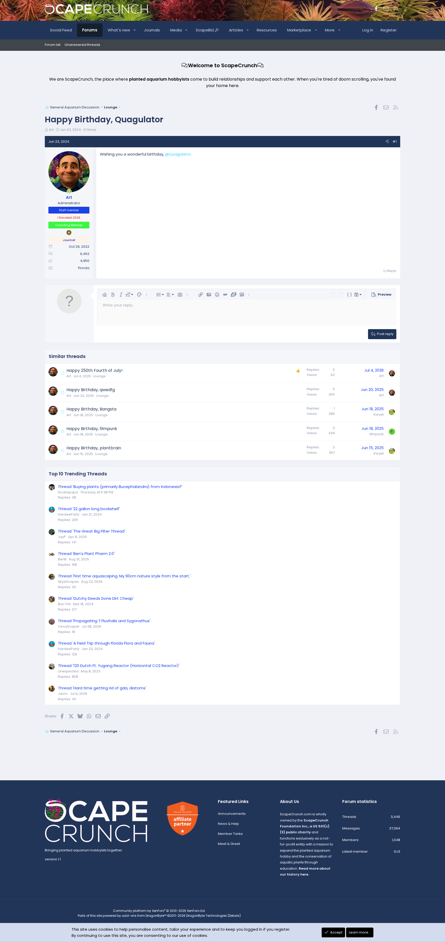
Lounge (99, 376)
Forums (89, 30)
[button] (135, 30)
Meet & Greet (229, 843)
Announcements (232, 813)
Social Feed (61, 30)
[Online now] (69, 191)
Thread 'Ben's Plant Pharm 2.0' (86, 553)
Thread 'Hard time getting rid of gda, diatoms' (102, 688)
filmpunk (377, 434)
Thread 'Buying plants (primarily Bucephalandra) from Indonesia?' (120, 486)
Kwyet (379, 414)
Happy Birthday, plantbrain (93, 448)
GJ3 (397, 851)
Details (234, 915)
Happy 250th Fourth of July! (94, 370)
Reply (391, 270)
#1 (394, 141)
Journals (152, 30)
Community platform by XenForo (159, 911)
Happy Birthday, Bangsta (91, 409)
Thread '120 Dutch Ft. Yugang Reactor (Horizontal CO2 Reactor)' (118, 665)
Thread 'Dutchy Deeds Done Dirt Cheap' (96, 598)
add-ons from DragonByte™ (144, 915)
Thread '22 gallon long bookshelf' (89, 508)
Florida (83, 268)
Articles (236, 30)
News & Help (228, 823)
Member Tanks (230, 833)
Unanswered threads (82, 44)
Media (176, 30)
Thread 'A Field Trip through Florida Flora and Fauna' (106, 643)
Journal (69, 240)
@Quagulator (178, 154)
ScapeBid (205, 30)
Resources (267, 30)
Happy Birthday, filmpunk (91, 429)
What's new (119, 30)
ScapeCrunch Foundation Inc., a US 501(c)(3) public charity (304, 826)
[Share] (387, 141)
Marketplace (299, 30)
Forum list (53, 44)
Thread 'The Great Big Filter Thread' (91, 531)
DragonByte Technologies (206, 915)
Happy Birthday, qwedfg (90, 390)
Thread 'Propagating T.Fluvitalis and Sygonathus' (104, 620)
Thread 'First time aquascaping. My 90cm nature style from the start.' (124, 576)
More (330, 30)
